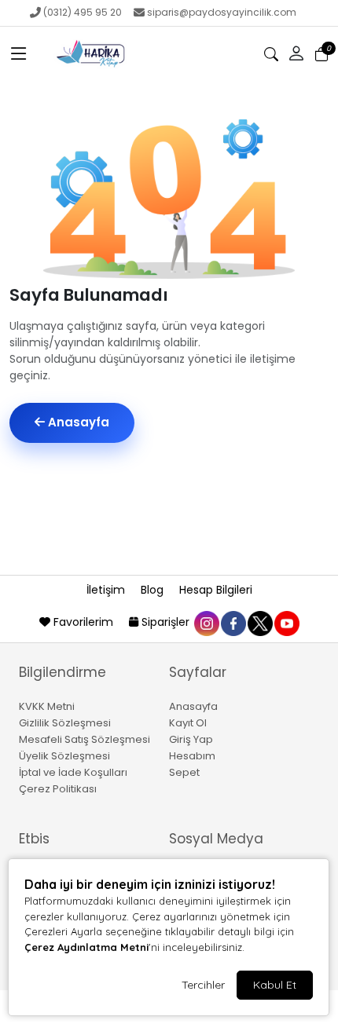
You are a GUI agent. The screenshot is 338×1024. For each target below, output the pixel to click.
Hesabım (192, 755)
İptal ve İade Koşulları (73, 772)
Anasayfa (77, 422)
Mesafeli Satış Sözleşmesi (84, 739)
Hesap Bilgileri (215, 590)
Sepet (184, 772)
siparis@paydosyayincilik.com (221, 12)
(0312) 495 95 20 (82, 12)
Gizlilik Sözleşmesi (65, 722)
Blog (154, 590)
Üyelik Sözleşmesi (64, 755)
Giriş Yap (191, 739)
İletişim (107, 590)
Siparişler (165, 622)
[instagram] (206, 622)
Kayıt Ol (188, 722)
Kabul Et (274, 985)
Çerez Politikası (58, 788)
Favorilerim (83, 622)
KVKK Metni (47, 706)
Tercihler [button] (203, 985)
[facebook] (232, 622)
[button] (19, 54)
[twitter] (259, 622)
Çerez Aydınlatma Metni (86, 947)
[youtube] (286, 622)
